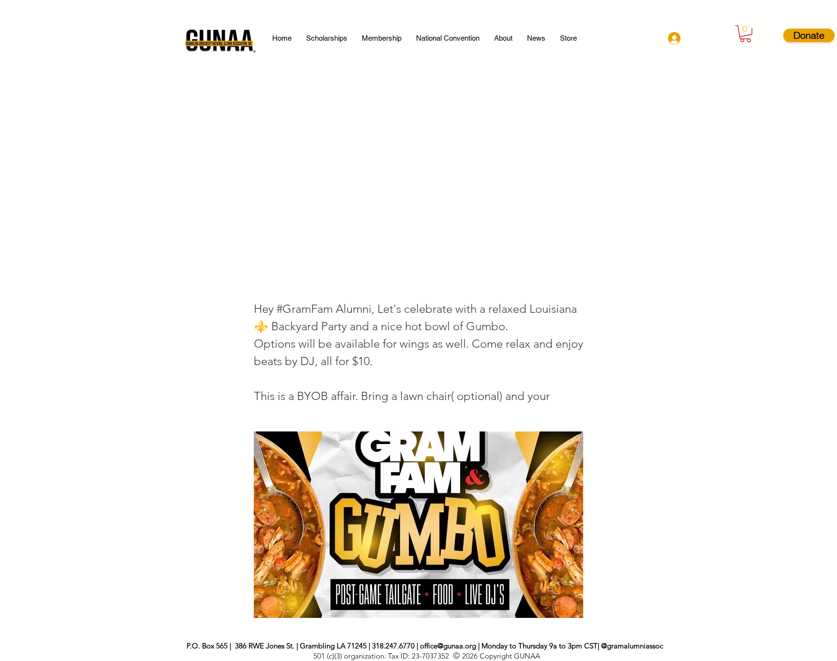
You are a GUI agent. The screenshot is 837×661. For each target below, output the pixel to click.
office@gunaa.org (448, 645)
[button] (745, 33)
